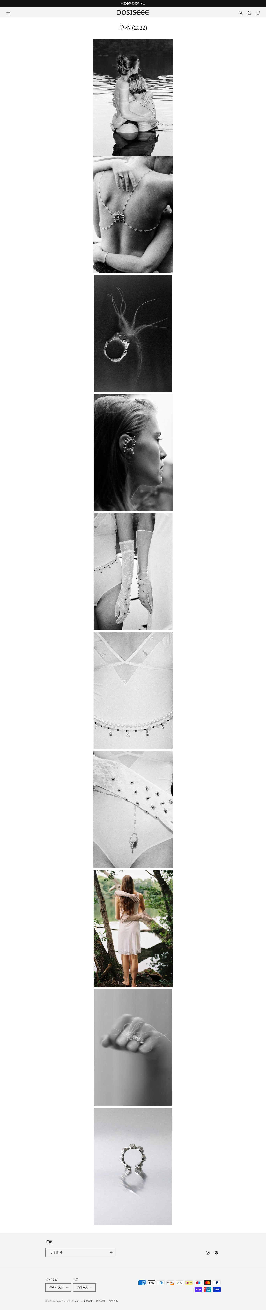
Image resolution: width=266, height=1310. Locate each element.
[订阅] (111, 1252)
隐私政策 (100, 1301)
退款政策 (88, 1301)
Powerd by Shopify (71, 1301)
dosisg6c (57, 1301)
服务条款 (113, 1301)
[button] (8, 12)
